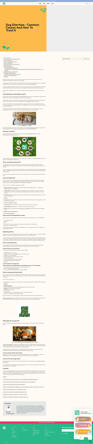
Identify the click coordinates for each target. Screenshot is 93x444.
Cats (13, 430)
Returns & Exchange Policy (50, 432)
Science (34, 428)
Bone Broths (14, 432)
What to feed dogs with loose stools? (11, 71)
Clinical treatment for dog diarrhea (11, 68)
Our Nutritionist (25, 430)
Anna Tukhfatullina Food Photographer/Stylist (24, 342)
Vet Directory (47, 435)
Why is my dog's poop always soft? (10, 61)
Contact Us (47, 430)
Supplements (14, 437)
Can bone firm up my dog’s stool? (10, 75)
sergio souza (23, 125)
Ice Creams (14, 435)
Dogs (13, 428)
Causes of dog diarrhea (8, 62)
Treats (13, 433)
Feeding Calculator (36, 430)
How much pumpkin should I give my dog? (12, 74)
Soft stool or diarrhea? (8, 60)
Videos (34, 435)
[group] (46, 1)
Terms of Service (82, 442)
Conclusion (6, 76)
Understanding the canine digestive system (12, 59)
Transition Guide (36, 433)
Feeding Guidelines (36, 432)
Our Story (23, 428)
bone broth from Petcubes (18, 364)
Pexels (30, 125)
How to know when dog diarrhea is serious (11, 64)
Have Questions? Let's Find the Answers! (46, 422)
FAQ (45, 428)
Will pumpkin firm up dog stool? (10, 73)
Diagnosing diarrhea (7, 65)
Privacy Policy (88, 442)
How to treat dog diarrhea (9, 66)
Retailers (46, 433)
